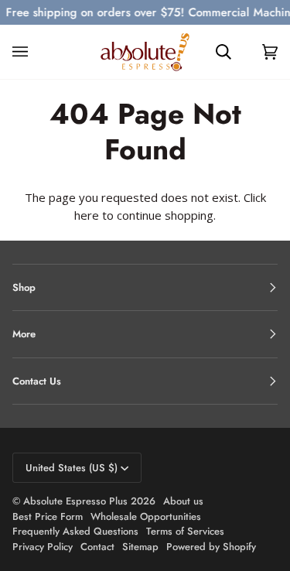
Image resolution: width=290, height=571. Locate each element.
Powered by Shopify (211, 546)
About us (183, 501)
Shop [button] (24, 287)
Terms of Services (185, 531)
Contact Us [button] (36, 381)
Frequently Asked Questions (75, 531)
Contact (97, 546)
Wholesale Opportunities (145, 516)
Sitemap (140, 546)
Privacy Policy (42, 546)
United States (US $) (72, 467)
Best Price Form (47, 516)
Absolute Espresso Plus (75, 501)
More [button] (24, 334)
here (86, 215)
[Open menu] (35, 52)
